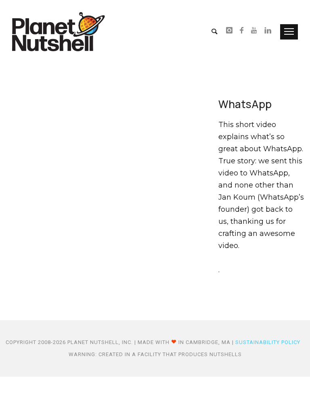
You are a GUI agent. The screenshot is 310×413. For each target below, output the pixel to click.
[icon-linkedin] (268, 31)
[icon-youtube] (256, 31)
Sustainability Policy (267, 342)
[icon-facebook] (244, 31)
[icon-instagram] (231, 31)
